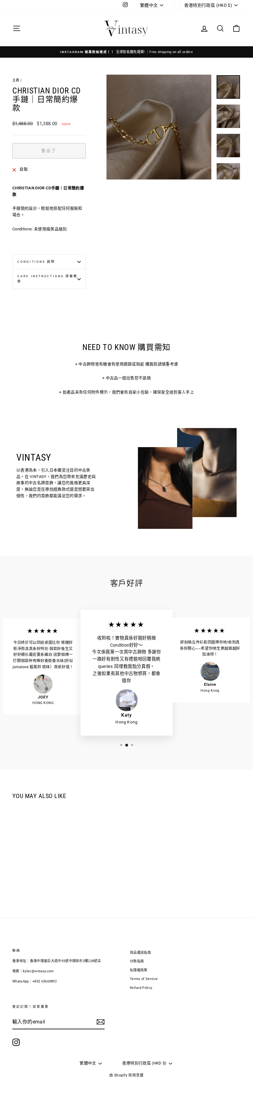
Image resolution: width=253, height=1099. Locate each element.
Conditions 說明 (36, 262)
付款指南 (137, 961)
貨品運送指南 (140, 953)
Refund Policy (141, 988)
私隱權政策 (138, 970)
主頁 (15, 80)
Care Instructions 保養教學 (47, 278)
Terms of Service (144, 979)
